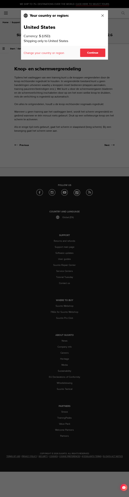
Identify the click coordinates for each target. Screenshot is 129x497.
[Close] (102, 15)
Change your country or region (44, 53)
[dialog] (64, 35)
